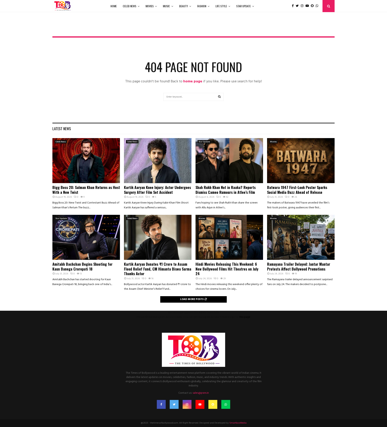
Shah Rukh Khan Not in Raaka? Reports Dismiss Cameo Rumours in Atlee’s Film (226, 190)
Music (166, 6)
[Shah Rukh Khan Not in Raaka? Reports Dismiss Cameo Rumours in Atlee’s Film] (229, 160)
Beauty (183, 6)
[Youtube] (308, 6)
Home (113, 6)
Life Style (221, 6)
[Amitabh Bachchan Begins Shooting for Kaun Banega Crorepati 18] (86, 237)
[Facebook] (294, 6)
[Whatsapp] (318, 6)
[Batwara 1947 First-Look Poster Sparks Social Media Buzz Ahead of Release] (301, 160)
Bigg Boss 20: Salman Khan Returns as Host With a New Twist (86, 190)
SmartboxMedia (238, 423)
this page (244, 317)
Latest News (61, 128)
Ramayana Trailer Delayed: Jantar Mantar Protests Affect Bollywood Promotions (298, 266)
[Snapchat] (313, 6)
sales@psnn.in (201, 393)
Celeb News (129, 6)
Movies (150, 6)
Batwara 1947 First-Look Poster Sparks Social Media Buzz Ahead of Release (297, 190)
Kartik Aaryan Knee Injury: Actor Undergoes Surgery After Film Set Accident (157, 190)
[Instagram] (303, 6)
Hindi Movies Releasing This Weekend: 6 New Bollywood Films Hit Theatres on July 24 (227, 268)
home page (192, 81)
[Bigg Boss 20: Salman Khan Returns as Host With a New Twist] (86, 160)
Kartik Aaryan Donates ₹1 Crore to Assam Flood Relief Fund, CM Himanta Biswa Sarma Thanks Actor (157, 268)
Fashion (201, 6)
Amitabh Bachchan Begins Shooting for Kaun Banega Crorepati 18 (82, 266)
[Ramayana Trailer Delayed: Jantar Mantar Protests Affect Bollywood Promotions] (301, 237)
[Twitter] (298, 6)
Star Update (243, 6)
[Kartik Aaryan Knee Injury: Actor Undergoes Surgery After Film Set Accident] (157, 160)
